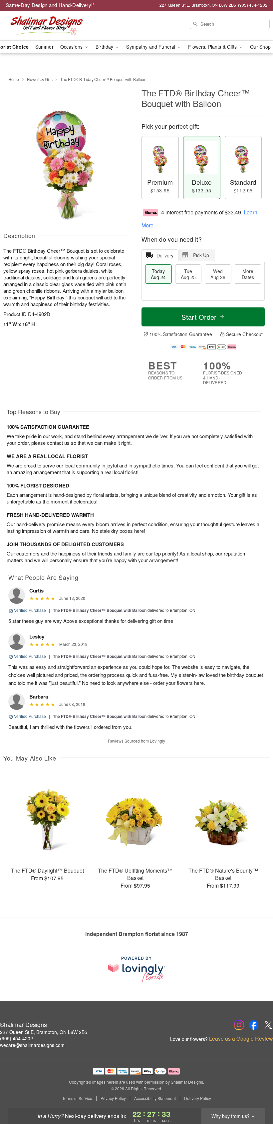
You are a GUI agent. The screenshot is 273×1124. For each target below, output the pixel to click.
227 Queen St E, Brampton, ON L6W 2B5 (43, 1032)
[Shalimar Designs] (46, 26)
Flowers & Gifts (40, 79)
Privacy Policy (113, 1098)
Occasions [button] (72, 46)
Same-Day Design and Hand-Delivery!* (50, 4)
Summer (44, 46)
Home (13, 79)
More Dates (248, 274)
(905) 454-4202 (16, 1038)
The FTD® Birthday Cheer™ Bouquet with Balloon (99, 610)
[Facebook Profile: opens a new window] (253, 1025)
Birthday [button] (105, 46)
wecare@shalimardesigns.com (32, 1045)
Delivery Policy (197, 1098)
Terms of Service (77, 1098)
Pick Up (201, 255)
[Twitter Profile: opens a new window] (268, 1025)
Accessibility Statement (155, 1098)
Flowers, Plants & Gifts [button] (213, 46)
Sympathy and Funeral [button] (151, 46)
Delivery (164, 255)
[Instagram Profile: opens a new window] (239, 1025)
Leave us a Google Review (241, 1038)
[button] (255, 1095)
